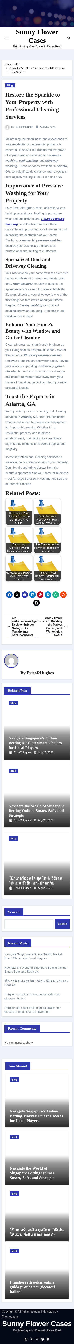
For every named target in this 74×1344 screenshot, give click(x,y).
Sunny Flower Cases (37, 1324)
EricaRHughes (24, 126)
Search (14, 912)
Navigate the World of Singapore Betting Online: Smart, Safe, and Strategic (36, 811)
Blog (10, 85)
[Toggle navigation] (7, 38)
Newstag (48, 1311)
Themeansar (10, 1316)
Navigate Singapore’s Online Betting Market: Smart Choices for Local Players (35, 743)
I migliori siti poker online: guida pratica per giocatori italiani (33, 1287)
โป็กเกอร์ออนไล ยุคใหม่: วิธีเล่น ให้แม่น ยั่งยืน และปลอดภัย (35, 880)
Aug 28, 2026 (45, 752)
